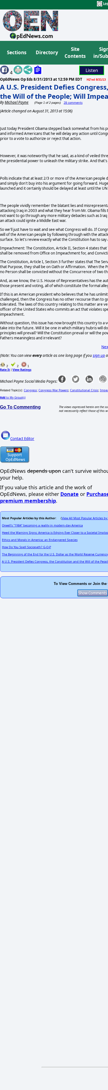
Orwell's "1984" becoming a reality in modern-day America (42, 525)
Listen (92, 70)
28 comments (73, 103)
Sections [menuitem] (16, 52)
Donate (69, 494)
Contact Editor (22, 438)
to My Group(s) (12, 397)
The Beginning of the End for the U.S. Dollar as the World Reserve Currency (55, 554)
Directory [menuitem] (46, 52)
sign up (99, 355)
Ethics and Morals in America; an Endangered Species (40, 540)
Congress (30, 390)
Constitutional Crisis (84, 390)
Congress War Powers (53, 390)
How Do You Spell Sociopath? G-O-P (26, 547)
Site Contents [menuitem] (75, 53)
